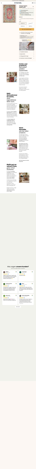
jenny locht (8, 295)
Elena (23, 283)
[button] (26, 41)
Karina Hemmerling (25, 295)
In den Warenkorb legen (27, 29)
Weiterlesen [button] (21, 303)
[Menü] (1, 3)
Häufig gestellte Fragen (24, 56)
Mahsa (7, 271)
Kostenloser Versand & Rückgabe (26, 58)
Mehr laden (18, 306)
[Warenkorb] (35, 3)
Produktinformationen (24, 51)
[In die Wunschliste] (33, 7)
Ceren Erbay (24, 271)
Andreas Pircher (9, 283)
